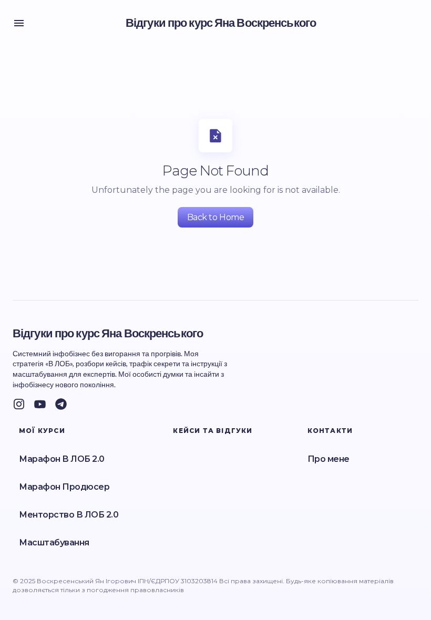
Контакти (330, 431)
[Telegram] (60, 404)
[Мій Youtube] (39, 404)
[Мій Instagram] (18, 404)
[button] (19, 23)
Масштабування (54, 542)
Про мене (328, 459)
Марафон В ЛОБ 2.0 (62, 459)
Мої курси (42, 431)
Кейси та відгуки (212, 431)
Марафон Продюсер (64, 487)
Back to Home (215, 217)
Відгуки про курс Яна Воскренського (221, 22)
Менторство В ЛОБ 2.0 (68, 515)
